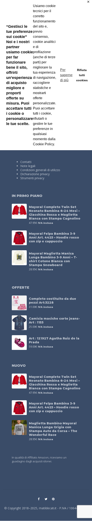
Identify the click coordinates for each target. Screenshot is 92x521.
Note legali (27, 166)
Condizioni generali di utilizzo (40, 170)
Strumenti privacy (32, 178)
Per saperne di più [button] (66, 75)
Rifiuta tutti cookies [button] (82, 75)
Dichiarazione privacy (35, 174)
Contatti (25, 162)
